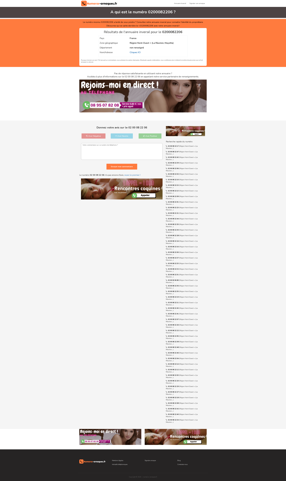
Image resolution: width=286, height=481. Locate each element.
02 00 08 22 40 (173, 414)
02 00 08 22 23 (173, 208)
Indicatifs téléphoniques (120, 464)
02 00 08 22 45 (173, 308)
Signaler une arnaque (197, 3)
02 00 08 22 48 (173, 347)
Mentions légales (117, 461)
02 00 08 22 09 (173, 196)
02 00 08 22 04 (173, 358)
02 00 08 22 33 (173, 263)
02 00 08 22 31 (173, 275)
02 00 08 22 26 (173, 325)
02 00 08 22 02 (173, 174)
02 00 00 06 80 (173, 280)
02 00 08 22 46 (173, 353)
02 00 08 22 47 (173, 152)
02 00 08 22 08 (173, 403)
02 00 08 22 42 (173, 409)
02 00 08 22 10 (173, 180)
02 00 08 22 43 (173, 157)
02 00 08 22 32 (173, 269)
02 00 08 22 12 (173, 370)
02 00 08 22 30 (173, 230)
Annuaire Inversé (180, 3)
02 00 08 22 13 (173, 191)
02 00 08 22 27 (173, 392)
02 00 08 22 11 (173, 303)
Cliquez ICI (135, 52)
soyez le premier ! (132, 175)
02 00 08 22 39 (173, 163)
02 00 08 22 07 (173, 319)
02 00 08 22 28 (173, 235)
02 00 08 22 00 (173, 252)
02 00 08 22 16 (173, 247)
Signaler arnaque (150, 461)
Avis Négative (94, 136)
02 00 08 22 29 (173, 386)
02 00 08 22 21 (173, 213)
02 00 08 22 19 (173, 297)
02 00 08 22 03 (173, 375)
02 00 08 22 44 (173, 219)
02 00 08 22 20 (173, 381)
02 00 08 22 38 (173, 342)
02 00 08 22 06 (173, 168)
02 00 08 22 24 (173, 241)
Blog (179, 461)
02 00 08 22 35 (173, 291)
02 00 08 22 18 (173, 398)
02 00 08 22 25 (173, 224)
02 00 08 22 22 (173, 330)
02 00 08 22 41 (173, 314)
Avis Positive (151, 136)
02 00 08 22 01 (173, 202)
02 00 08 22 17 (173, 146)
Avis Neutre (122, 136)
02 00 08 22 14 (173, 364)
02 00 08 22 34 (173, 420)
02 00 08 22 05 (173, 336)
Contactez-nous (182, 464)
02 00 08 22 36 (173, 286)
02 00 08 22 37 (173, 258)
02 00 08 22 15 (173, 185)
